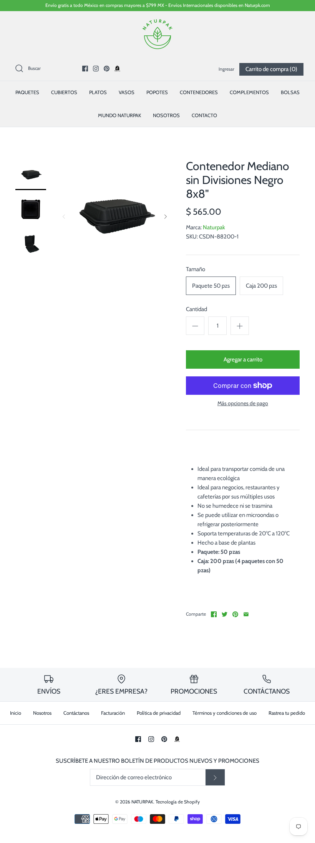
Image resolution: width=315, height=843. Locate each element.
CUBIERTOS (64, 92)
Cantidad (196, 309)
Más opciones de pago (242, 403)
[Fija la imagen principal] (235, 614)
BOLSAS (290, 92)
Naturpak (214, 227)
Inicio (15, 713)
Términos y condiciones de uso (224, 713)
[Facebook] (85, 68)
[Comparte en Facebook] (214, 614)
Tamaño (195, 269)
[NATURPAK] (157, 23)
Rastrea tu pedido (287, 713)
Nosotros (42, 713)
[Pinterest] (106, 68)
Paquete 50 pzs (211, 285)
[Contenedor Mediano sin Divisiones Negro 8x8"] (30, 174)
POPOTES (157, 92)
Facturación (113, 713)
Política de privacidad (159, 713)
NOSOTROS (166, 115)
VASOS (126, 92)
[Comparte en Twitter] (224, 614)
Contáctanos (76, 713)
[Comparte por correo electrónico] (246, 614)
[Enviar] (215, 777)
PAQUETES (27, 92)
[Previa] (64, 216)
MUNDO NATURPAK (119, 115)
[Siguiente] (165, 216)
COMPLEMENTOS (249, 92)
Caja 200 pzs (261, 285)
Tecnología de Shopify (178, 802)
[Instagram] (96, 68)
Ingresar (226, 69)
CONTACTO (204, 115)
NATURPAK (142, 802)
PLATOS (98, 92)
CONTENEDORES (199, 92)
